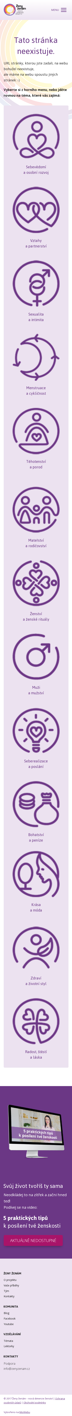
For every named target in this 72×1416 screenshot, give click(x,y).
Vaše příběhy (11, 1285)
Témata (8, 1341)
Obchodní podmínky (34, 1402)
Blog (6, 1313)
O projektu (10, 1280)
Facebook (10, 1318)
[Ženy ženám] (15, 10)
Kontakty (9, 1296)
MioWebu (24, 1412)
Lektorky (9, 1346)
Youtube (9, 1324)
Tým (6, 1291)
